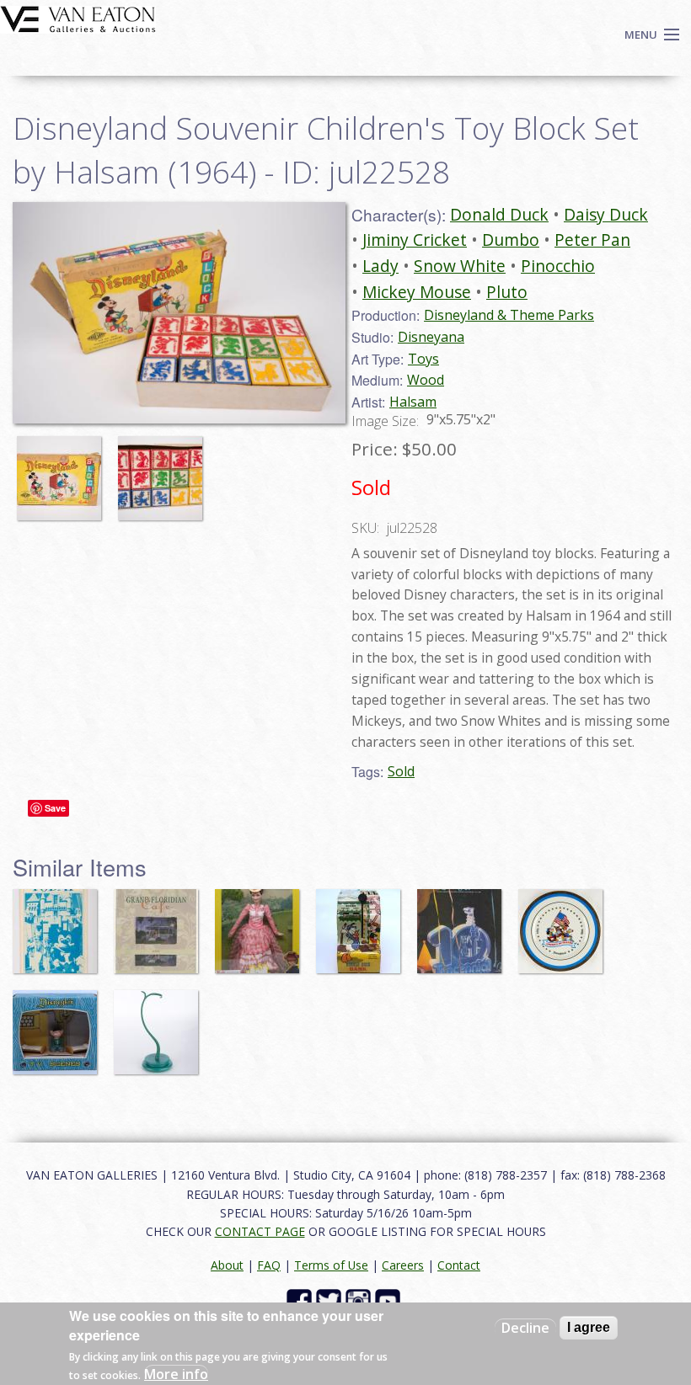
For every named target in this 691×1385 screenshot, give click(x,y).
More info (176, 1374)
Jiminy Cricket (414, 239)
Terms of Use (331, 1265)
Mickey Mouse (416, 291)
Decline (525, 1327)
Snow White (460, 265)
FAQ (269, 1265)
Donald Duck (499, 214)
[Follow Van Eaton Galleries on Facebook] (301, 1300)
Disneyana (431, 337)
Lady (380, 265)
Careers (403, 1265)
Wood (425, 379)
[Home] (78, 17)
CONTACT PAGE (260, 1231)
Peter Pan (592, 239)
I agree (588, 1327)
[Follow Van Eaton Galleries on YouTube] (389, 1300)
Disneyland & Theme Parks (509, 315)
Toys (423, 358)
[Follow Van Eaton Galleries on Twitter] (331, 1300)
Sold (401, 771)
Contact (458, 1265)
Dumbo (510, 239)
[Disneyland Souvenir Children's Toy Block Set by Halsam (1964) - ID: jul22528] (63, 470)
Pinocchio (558, 265)
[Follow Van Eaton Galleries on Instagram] (360, 1300)
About (227, 1265)
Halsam (413, 401)
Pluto (507, 291)
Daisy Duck (606, 214)
